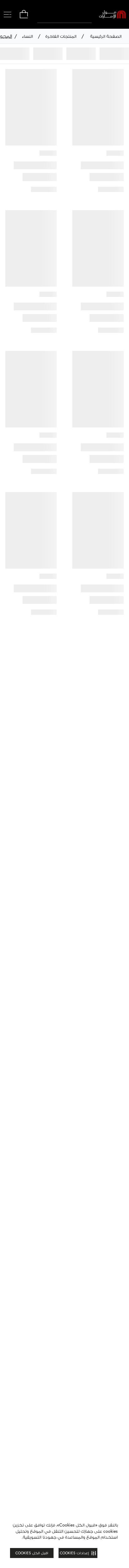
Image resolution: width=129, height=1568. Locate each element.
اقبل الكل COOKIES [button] (31, 1553)
